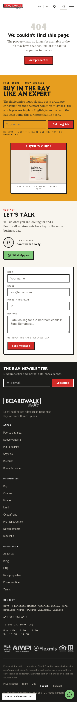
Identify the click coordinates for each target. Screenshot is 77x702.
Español (57, 685)
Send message (21, 345)
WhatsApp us (21, 255)
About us (8, 554)
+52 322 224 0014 (15, 617)
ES (47, 6)
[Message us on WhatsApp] (69, 694)
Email (10, 286)
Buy (5, 486)
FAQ (5, 568)
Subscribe (62, 383)
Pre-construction (13, 521)
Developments (11, 529)
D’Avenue (8, 536)
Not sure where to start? (19, 696)
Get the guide (61, 124)
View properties (38, 60)
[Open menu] (71, 6)
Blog (6, 561)
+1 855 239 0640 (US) (18, 624)
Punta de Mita (11, 447)
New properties (12, 575)
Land (6, 507)
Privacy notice (11, 582)
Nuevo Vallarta (12, 439)
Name (10, 272)
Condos (7, 493)
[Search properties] (63, 6)
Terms (7, 589)
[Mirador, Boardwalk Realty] (13, 6)
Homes (7, 500)
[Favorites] (54, 6)
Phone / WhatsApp (18, 300)
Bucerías (8, 461)
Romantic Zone (12, 468)
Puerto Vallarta (12, 432)
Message (12, 313)
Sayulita (8, 454)
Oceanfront (10, 514)
